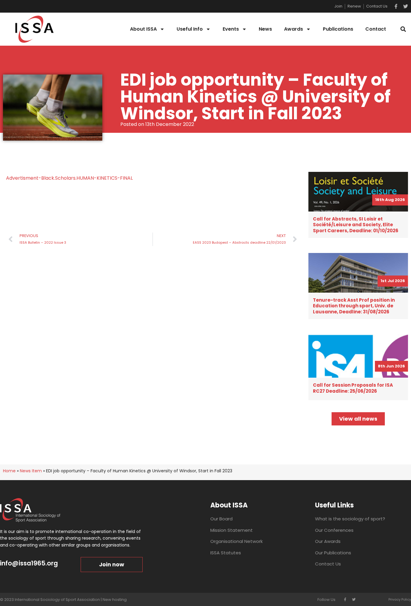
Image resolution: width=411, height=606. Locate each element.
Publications (338, 29)
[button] (403, 29)
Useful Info (190, 29)
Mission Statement (231, 530)
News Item (31, 471)
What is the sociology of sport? (350, 519)
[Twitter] (405, 6)
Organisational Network (236, 541)
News (265, 29)
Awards (293, 29)
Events (231, 29)
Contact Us (328, 564)
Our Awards (328, 541)
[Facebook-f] (396, 6)
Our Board (221, 519)
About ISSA (143, 29)
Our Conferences (334, 530)
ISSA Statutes (225, 553)
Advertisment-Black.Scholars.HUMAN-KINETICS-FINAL (69, 178)
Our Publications (333, 553)
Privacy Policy (399, 599)
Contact (375, 29)
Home (9, 471)
